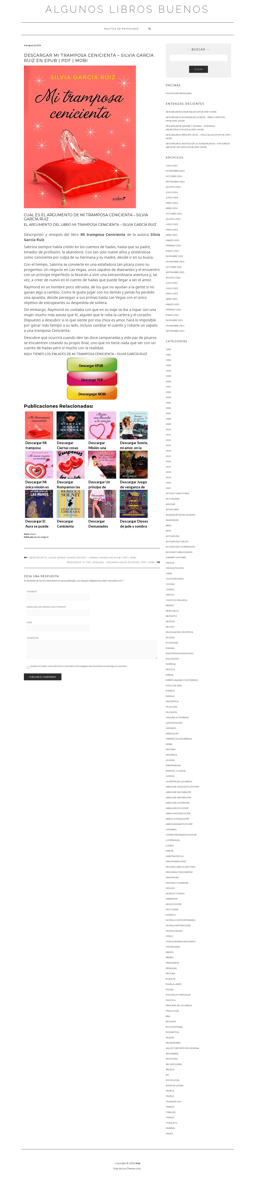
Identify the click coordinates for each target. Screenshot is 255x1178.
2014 (168, 450)
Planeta (170, 978)
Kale (138, 1163)
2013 (168, 445)
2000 (168, 381)
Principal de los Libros (179, 1005)
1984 (168, 360)
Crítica (170, 594)
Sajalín (170, 1037)
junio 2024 (172, 197)
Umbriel (170, 1128)
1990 (168, 365)
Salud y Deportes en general (182, 1048)
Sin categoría (43, 537)
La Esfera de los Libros (179, 781)
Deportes (171, 616)
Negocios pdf (174, 904)
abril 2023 (171, 234)
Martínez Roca (174, 856)
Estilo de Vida (174, 685)
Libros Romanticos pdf (179, 824)
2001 (168, 386)
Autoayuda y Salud (177, 541)
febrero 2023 (173, 245)
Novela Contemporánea (180, 920)
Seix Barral (172, 1053)
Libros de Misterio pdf (178, 797)
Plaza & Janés (173, 984)
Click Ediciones (175, 578)
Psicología (172, 1010)
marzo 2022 (172, 304)
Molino (170, 888)
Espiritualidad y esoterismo (182, 680)
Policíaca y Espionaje (178, 994)
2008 (168, 418)
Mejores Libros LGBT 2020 (180, 866)
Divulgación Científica (179, 632)
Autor (33, 534)
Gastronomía (174, 722)
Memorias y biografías (179, 872)
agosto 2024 (173, 186)
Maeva (169, 850)
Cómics (170, 589)
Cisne (169, 573)
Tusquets (171, 1122)
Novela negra (174, 930)
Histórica (171, 754)
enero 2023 (172, 250)
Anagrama (172, 520)
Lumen (170, 845)
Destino (170, 621)
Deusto (170, 626)
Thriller (170, 1112)
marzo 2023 (172, 240)
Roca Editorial (174, 1026)
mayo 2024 (172, 203)
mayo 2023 (172, 229)
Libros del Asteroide (178, 802)
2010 (168, 429)
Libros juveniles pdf (177, 818)
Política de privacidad (121, 28)
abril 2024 (171, 208)
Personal (171, 968)
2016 (168, 461)
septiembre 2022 (175, 272)
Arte (168, 530)
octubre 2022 (174, 267)
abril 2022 (171, 298)
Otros (169, 936)
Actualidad (172, 498)
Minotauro (172, 877)
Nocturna (172, 909)
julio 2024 (172, 192)
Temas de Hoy (173, 1101)
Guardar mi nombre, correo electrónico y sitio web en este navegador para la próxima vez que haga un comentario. (79, 666)
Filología (171, 706)
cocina (170, 584)
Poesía (169, 989)
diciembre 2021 (174, 320)
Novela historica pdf (178, 925)
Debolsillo (172, 610)
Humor (170, 760)
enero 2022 (172, 315)
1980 (168, 349)
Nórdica (171, 914)
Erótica (170, 669)
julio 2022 (172, 282)
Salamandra (173, 1042)
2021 (168, 488)
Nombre (32, 591)
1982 (168, 354)
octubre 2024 (174, 176)
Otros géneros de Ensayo (181, 941)
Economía (172, 642)
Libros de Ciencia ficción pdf (182, 786)
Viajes (169, 1133)
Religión (171, 1021)
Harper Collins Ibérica (179, 738)
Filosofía (171, 712)
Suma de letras (174, 1085)
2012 (168, 440)
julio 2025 (172, 165)
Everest (170, 690)
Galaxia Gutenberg (177, 717)
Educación (172, 658)
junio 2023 (172, 224)
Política (170, 1000)
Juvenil (170, 776)
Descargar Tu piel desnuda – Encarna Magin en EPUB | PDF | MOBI (111, 562)
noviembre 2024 (175, 170)
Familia (170, 696)
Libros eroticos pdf (177, 808)
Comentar (33, 638)
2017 (168, 466)
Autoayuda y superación (180, 546)
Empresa (171, 664)
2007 (168, 413)
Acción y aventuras (177, 493)
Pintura (170, 973)
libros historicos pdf (178, 813)
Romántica (172, 1032)
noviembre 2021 (175, 325)
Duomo (170, 637)
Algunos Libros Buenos (127, 9)
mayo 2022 (172, 293)
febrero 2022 (173, 309)
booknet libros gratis (179, 552)
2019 (168, 477)
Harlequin (172, 733)
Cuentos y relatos (176, 600)
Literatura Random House (181, 834)
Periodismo (172, 962)
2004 (168, 397)
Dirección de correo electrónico (46, 607)
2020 (168, 482)
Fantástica (172, 701)
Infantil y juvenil (176, 770)
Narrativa (172, 898)
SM (167, 1074)
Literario (171, 829)
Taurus (170, 1090)
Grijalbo (171, 728)
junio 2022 (172, 288)
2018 (168, 472)
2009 (168, 424)
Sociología (172, 1080)
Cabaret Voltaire (176, 557)
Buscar (199, 69)
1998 (168, 376)
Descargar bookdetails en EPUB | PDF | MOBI (191, 111)
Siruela (170, 1069)
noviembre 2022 (175, 261)
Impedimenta (173, 765)
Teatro (170, 1096)
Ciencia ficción (175, 568)
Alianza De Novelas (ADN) (180, 514)
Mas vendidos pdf (176, 861)
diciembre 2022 (174, 256)
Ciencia (170, 562)
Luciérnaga (173, 840)
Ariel (169, 525)
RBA (168, 1016)
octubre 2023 (174, 213)
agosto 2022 (173, 277)
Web (29, 622)
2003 (168, 392)
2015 (168, 456)
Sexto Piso (172, 1058)
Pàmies (169, 957)
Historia (170, 749)
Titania (170, 1117)
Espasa (169, 674)
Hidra (169, 744)
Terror (170, 1106)
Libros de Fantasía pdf (178, 792)
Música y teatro (175, 893)
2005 (168, 402)
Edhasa (170, 648)
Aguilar (170, 504)
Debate (170, 605)
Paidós (169, 952)
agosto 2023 (173, 219)
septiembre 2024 (175, 181)
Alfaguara (172, 509)
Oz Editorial (173, 946)
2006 (168, 408)
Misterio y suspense (177, 882)
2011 (168, 434)
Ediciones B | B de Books (179, 653)
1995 (168, 370)
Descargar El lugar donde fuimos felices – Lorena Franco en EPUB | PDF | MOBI (82, 557)
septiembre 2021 (175, 330)
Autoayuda (172, 536)
